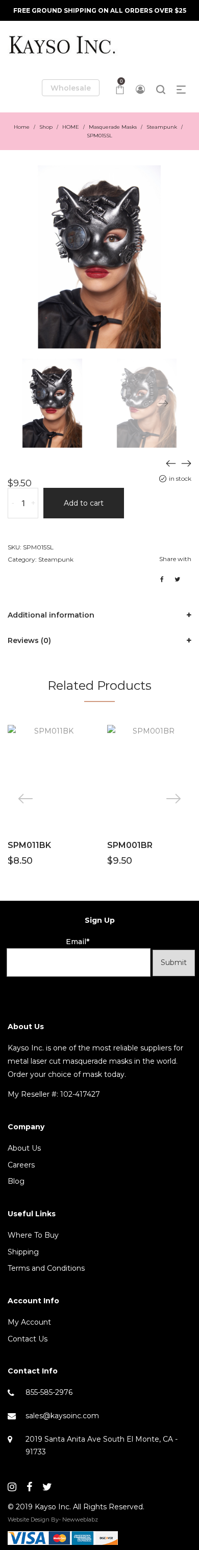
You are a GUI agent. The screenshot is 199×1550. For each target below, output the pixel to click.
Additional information (51, 615)
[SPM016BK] (186, 463)
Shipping (23, 1251)
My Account (29, 1322)
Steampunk (161, 127)
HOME (70, 127)
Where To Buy (33, 1235)
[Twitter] (47, 1487)
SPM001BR (130, 845)
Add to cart (84, 503)
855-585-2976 (49, 1392)
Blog (16, 1181)
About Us (24, 1148)
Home (22, 127)
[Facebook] (29, 1487)
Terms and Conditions (46, 1268)
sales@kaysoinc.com (62, 1415)
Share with (175, 559)
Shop (46, 127)
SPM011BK (29, 845)
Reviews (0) (29, 640)
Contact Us (27, 1338)
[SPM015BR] (171, 463)
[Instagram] (12, 1487)
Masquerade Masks (113, 127)
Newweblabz (80, 1519)
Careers (21, 1164)
